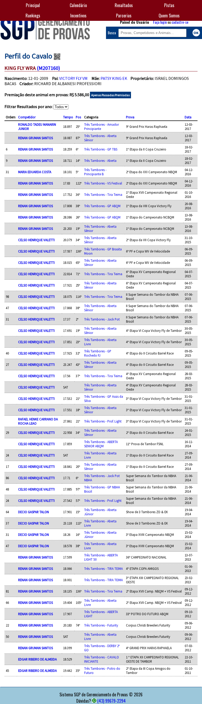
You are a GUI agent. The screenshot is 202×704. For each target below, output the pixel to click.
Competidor (27, 117)
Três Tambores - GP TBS (100, 149)
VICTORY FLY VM (73, 78)
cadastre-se (179, 22)
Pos (78, 117)
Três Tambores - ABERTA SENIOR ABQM (101, 444)
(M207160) (48, 68)
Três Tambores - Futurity (101, 625)
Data (188, 117)
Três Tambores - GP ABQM (102, 206)
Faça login (160, 22)
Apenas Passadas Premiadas (110, 95)
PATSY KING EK (113, 78)
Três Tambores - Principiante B (95, 172)
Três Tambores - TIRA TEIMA (103, 568)
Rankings (33, 15)
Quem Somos (169, 15)
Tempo (68, 117)
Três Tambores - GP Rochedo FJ (97, 353)
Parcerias (124, 15)
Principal (33, 5)
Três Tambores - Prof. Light (103, 421)
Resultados (124, 5)
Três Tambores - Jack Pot (102, 319)
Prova (130, 117)
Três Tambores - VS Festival (103, 183)
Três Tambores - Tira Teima (103, 194)
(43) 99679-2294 (111, 701)
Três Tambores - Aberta (100, 160)
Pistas (169, 5)
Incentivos (78, 15)
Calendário (78, 5)
